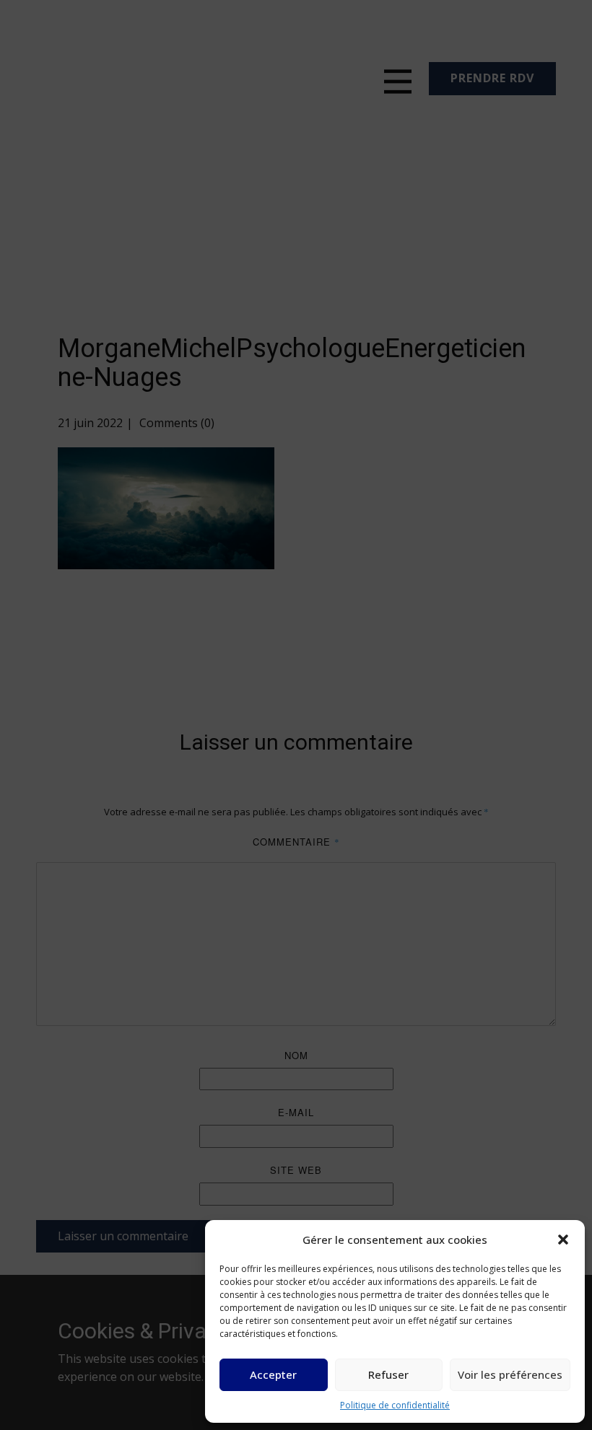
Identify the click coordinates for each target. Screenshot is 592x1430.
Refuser (388, 1374)
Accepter (273, 1374)
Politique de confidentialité (395, 1405)
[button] (563, 1239)
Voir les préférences (510, 1374)
